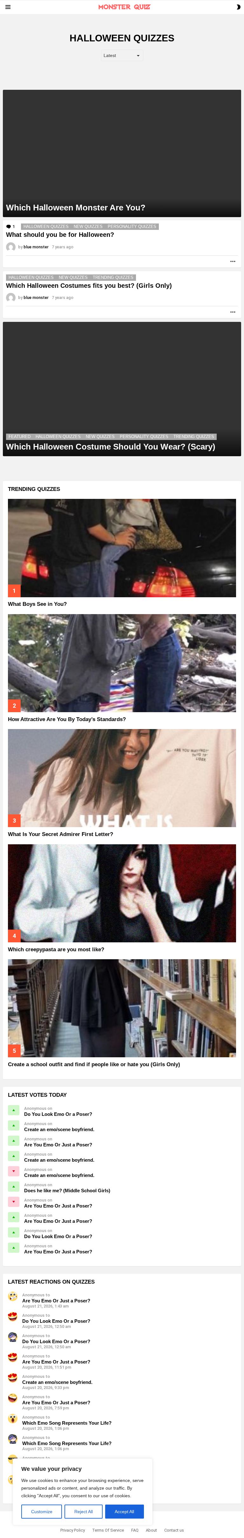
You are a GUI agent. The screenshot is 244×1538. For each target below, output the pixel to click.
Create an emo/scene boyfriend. (59, 1129)
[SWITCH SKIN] (238, 7)
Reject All (83, 1511)
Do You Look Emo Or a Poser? (58, 1114)
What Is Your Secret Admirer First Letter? (60, 834)
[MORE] (233, 261)
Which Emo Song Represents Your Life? (67, 1423)
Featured (19, 436)
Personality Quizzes (132, 226)
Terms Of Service (108, 1530)
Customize (41, 1511)
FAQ (135, 1530)
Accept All (124, 1511)
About (151, 1530)
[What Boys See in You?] (122, 548)
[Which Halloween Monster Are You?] (122, 153)
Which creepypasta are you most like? (56, 949)
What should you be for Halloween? (60, 234)
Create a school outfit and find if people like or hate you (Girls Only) (94, 1064)
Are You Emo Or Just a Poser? (58, 1144)
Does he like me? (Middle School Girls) (67, 1190)
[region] (82, 1491)
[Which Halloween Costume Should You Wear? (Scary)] (122, 389)
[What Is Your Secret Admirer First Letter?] (122, 778)
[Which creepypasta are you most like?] (122, 893)
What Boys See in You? (37, 604)
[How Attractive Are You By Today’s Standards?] (122, 663)
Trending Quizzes (113, 277)
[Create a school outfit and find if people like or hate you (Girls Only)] (122, 1008)
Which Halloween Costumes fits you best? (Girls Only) (89, 285)
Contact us (174, 1530)
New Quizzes (88, 226)
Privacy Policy (72, 1530)
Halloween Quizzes (46, 226)
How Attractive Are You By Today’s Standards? (67, 719)
